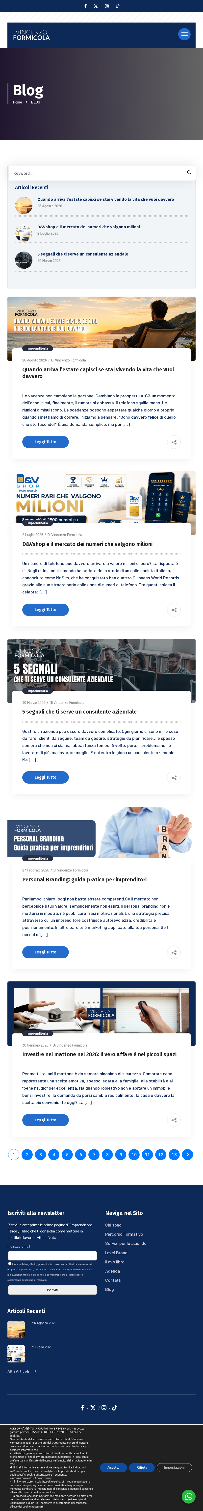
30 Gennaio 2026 (35, 1045)
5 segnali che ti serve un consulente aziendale (82, 254)
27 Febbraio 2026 (35, 870)
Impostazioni (174, 1467)
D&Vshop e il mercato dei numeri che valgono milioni (88, 227)
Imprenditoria (37, 348)
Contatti (113, 1280)
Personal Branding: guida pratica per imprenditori (84, 879)
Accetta (113, 1467)
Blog (109, 1289)
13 (174, 1154)
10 (134, 1154)
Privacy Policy (29, 1264)
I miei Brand (116, 1252)
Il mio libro (115, 1261)
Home (18, 102)
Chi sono (113, 1225)
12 (160, 1154)
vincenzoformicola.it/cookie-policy (31, 1478)
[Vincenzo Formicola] (31, 34)
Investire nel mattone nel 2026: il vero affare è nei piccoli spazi (99, 1054)
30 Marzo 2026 (34, 702)
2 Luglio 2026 (32, 534)
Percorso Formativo (124, 1234)
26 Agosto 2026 (34, 360)
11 (147, 1154)
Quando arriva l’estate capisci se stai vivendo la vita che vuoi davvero (105, 199)
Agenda (112, 1271)
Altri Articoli (18, 1371)
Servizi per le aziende (126, 1243)
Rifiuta (141, 1467)
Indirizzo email (18, 1246)
